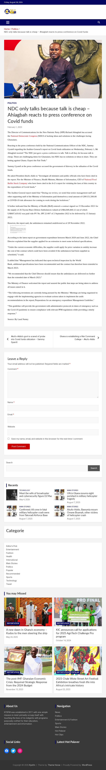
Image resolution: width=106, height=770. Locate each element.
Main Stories (72, 490)
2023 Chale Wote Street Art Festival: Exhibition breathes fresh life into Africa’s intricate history (77, 682)
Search (9, 462)
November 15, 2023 (14, 689)
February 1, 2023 (15, 127)
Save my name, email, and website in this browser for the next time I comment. (47, 439)
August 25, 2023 (63, 689)
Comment (13, 369)
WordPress (87, 765)
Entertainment (12, 549)
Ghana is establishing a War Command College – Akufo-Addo (77, 338)
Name (11, 402)
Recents (13, 485)
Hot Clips (59, 734)
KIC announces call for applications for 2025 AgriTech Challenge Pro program (76, 633)
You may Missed (16, 593)
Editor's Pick (11, 546)
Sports (9, 577)
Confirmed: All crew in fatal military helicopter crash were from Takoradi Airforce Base (34, 512)
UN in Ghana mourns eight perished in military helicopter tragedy (82, 496)
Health (9, 556)
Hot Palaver (60, 731)
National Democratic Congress (24, 136)
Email (11, 414)
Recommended (13, 573)
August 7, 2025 (73, 502)
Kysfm (32, 765)
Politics (12, 103)
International (12, 560)
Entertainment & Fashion (66, 719)
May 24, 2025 (12, 637)
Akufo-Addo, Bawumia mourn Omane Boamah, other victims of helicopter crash (82, 512)
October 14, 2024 (63, 640)
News (57, 712)
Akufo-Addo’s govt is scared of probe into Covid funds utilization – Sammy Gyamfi (28, 339)
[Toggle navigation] (7, 22)
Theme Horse (54, 765)
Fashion (9, 553)
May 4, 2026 (24, 499)
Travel (9, 584)
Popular (9, 570)
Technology (24, 490)
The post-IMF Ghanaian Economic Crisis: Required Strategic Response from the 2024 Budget (26, 682)
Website (11, 426)
